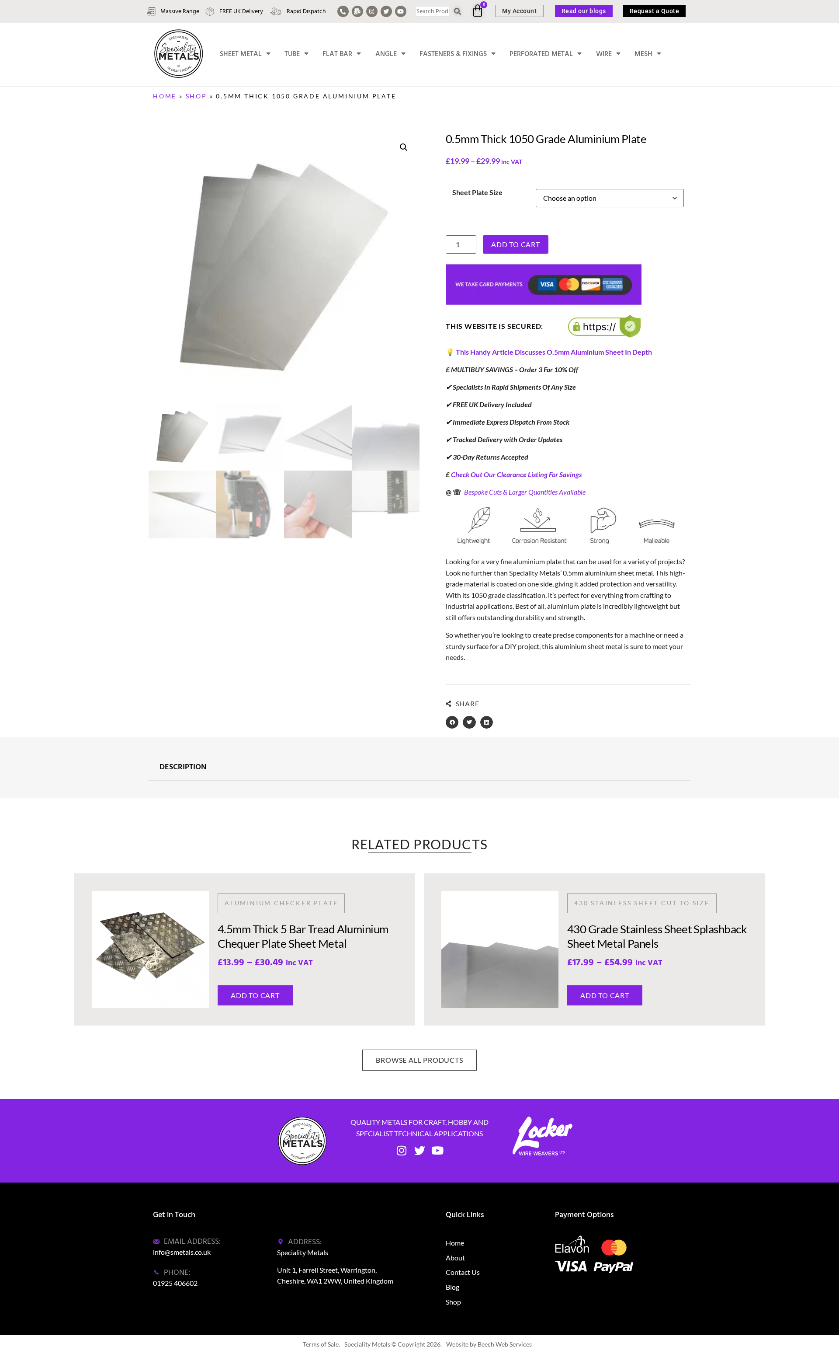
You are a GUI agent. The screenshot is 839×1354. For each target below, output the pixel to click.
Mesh (643, 54)
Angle (386, 54)
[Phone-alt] (343, 11)
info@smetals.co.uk (182, 1252)
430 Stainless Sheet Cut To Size (642, 903)
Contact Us (463, 1272)
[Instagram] (372, 11)
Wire (604, 54)
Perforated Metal (541, 54)
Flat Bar (337, 54)
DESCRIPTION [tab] (182, 767)
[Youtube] (400, 11)
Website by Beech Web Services (489, 1344)
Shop (196, 96)
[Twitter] (386, 11)
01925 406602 (175, 1283)
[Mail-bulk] (357, 11)
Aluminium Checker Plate (281, 903)
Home (165, 96)
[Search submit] (457, 11)
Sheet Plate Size (477, 192)
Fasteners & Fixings (453, 54)
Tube (292, 54)
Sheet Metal (241, 54)
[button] (404, 147)
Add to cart (515, 244)
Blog (452, 1287)
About (455, 1257)
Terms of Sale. (321, 1344)
